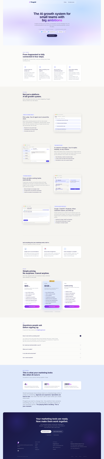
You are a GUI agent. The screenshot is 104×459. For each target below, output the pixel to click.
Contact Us (37, 449)
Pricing (65, 2)
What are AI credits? (27, 349)
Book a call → (72, 306)
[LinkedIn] (18, 451)
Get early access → (46, 431)
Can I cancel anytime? (28, 357)
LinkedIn (54, 449)
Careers (72, 456)
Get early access (71, 2)
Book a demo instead (58, 431)
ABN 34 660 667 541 (57, 447)
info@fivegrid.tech (40, 330)
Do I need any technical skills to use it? (32, 345)
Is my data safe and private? (29, 353)
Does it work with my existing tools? (31, 335)
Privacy (36, 447)
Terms (36, 445)
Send (47, 161)
